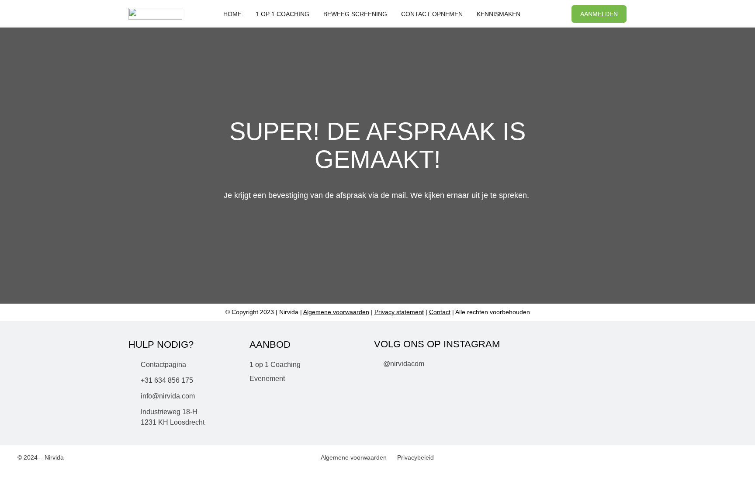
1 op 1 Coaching (282, 13)
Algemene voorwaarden (354, 457)
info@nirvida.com (168, 396)
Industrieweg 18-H (169, 411)
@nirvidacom (403, 363)
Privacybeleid (415, 457)
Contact (439, 311)
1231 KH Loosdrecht (172, 422)
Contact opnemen (432, 13)
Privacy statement (399, 311)
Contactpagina (163, 364)
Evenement (267, 378)
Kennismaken (498, 13)
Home (232, 13)
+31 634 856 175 (167, 380)
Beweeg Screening (355, 13)
